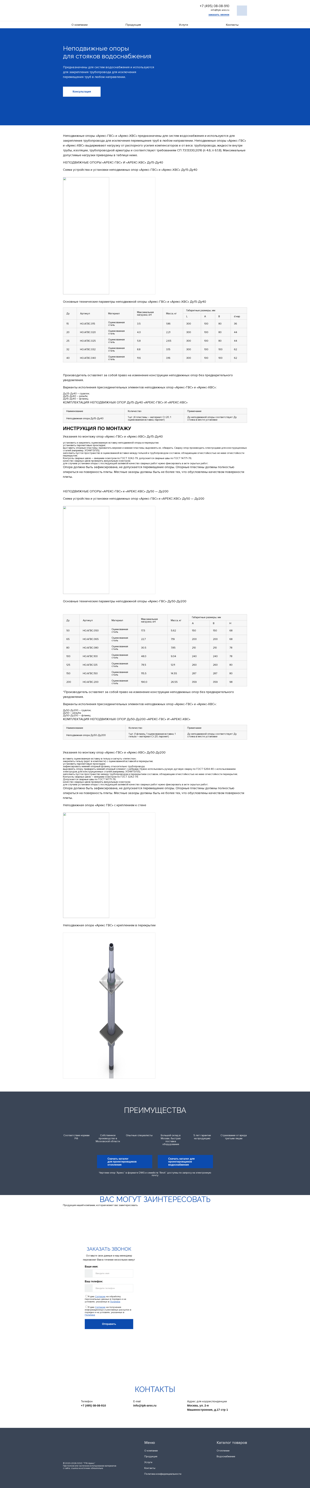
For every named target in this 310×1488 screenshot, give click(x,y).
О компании (80, 25)
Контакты (232, 25)
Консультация (82, 91)
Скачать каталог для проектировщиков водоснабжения (181, 1161)
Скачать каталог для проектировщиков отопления (122, 1161)
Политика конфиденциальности (162, 1474)
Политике (115, 1301)
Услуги (183, 25)
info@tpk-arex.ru (144, 1405)
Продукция (133, 25)
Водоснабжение (226, 1456)
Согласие (100, 1296)
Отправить (109, 1324)
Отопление (223, 1450)
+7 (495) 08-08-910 (214, 6)
